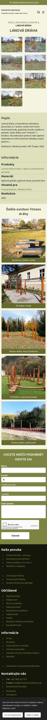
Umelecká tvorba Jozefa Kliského (23, 666)
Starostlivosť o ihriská (17, 645)
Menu (43, 12)
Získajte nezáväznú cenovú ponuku (25, 2)
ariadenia (19, 562)
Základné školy (24, 189)
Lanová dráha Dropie (11, 168)
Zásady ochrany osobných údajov (22, 653)
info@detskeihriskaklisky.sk (27, 683)
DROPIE (33, 22)
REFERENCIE (22, 22)
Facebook (11, 691)
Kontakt (10, 656)
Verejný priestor (8, 189)
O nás (9, 638)
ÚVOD (11, 22)
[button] (38, 12)
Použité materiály (15, 649)
